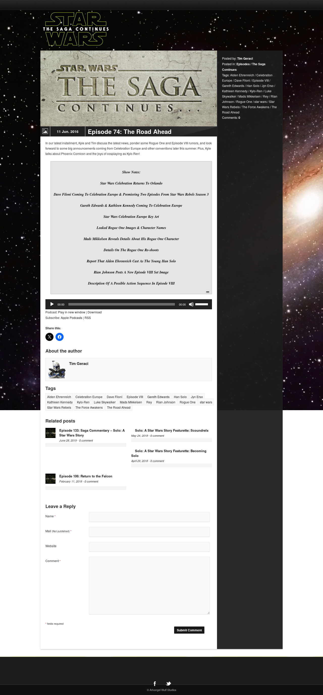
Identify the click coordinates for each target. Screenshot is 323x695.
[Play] (52, 304)
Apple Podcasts (71, 317)
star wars (206, 402)
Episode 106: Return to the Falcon (85, 476)
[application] (128, 304)
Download (95, 312)
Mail (58, 531)
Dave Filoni (114, 397)
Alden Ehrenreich (59, 397)
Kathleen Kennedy (60, 402)
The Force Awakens (89, 407)
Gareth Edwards (158, 397)
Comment (53, 561)
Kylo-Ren (83, 402)
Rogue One (188, 402)
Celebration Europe (88, 397)
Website (51, 546)
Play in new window (71, 312)
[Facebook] (155, 683)
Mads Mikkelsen (131, 402)
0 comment (86, 440)
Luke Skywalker (105, 402)
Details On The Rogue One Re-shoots (131, 249)
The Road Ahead (118, 407)
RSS (88, 317)
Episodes (243, 64)
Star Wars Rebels (59, 407)
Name (50, 516)
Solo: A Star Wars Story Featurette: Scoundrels (171, 430)
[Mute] (191, 304)
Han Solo (180, 397)
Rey (149, 402)
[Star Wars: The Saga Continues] (102, 29)
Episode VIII (135, 397)
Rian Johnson (165, 402)
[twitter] (168, 683)
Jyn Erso (197, 397)
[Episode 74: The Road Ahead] (128, 88)
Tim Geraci (78, 363)
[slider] (202, 303)
